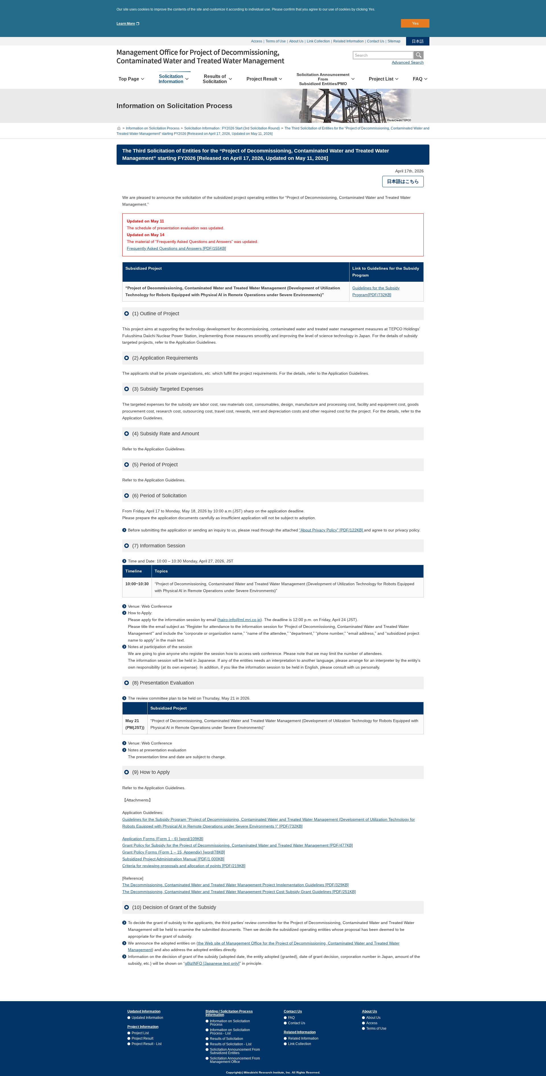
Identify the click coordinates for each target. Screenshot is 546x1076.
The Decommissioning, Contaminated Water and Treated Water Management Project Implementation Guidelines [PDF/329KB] (235, 885)
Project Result (142, 1038)
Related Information (348, 41)
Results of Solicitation (226, 1039)
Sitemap (394, 41)
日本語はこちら (403, 181)
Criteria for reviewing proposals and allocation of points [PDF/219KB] (183, 865)
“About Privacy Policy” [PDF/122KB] (331, 530)
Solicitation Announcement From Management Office (235, 1060)
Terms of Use (276, 41)
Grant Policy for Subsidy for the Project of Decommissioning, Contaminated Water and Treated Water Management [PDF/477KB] (237, 845)
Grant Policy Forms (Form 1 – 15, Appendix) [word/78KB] (173, 852)
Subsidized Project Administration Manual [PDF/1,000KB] (173, 859)
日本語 (418, 41)
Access (256, 41)
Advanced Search (408, 62)
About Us (296, 41)
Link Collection (318, 41)
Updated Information (147, 1018)
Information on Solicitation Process (230, 1022)
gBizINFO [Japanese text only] (212, 963)
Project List (140, 1033)
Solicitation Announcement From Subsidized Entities (235, 1051)
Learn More (126, 24)
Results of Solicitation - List (230, 1044)
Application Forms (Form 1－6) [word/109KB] (162, 838)
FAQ (291, 1018)
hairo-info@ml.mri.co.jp (239, 619)
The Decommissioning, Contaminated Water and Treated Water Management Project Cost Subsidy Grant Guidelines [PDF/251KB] (239, 891)
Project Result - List (147, 1044)
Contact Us (375, 41)
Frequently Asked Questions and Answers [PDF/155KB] (176, 248)
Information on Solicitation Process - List (230, 1031)
